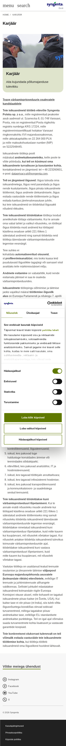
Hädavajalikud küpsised (33, 439)
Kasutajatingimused (14, 726)
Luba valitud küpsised (33, 428)
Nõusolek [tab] (12, 312)
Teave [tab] (54, 312)
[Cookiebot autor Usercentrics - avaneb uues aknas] (47, 303)
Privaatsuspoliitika (13, 733)
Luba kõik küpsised (33, 417)
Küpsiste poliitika (13, 739)
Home (6, 15)
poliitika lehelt (50, 330)
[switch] (57, 381)
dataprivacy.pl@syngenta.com (30, 173)
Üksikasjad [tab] (32, 312)
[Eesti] (55, 4)
